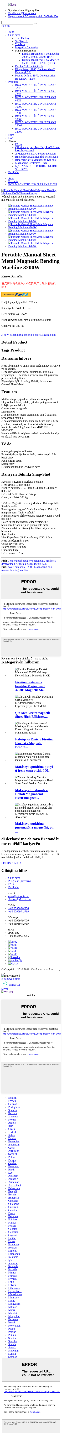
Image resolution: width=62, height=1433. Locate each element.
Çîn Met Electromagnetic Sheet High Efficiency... (32, 714)
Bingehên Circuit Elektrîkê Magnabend (36, 156)
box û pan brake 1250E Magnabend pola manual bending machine (26, 568)
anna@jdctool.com (18, 896)
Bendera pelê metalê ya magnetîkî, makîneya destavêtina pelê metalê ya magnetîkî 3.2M (28, 562)
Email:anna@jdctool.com (22, 13)
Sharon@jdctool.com (19, 899)
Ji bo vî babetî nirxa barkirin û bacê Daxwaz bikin (28, 334)
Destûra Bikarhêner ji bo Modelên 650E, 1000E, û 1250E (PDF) (40, 61)
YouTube (20, 44)
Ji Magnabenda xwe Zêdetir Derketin (35, 153)
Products (13, 81)
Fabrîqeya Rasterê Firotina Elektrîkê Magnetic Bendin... (34, 743)
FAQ (11, 884)
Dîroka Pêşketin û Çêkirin (29, 66)
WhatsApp (14, 984)
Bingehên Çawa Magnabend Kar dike (35, 159)
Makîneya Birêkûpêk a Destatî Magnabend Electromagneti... (31, 794)
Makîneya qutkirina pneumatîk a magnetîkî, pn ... (34, 827)
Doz (10, 137)
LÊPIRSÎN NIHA (11, 863)
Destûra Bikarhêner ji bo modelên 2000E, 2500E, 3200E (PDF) (40, 55)
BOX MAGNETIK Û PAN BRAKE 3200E (32, 184)
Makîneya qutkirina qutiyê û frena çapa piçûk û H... (34, 768)
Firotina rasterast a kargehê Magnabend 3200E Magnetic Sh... (30, 686)
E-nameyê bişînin (10, 978)
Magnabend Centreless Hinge (31, 162)
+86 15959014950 (18, 908)
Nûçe (11, 134)
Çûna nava (14, 34)
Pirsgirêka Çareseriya (26, 47)
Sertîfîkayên (21, 41)
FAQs (18, 144)
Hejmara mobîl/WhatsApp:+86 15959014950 (33, 16)
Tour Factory (22, 38)
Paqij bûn (13, 172)
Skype (4, 988)
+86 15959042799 (18, 911)
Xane (11, 31)
